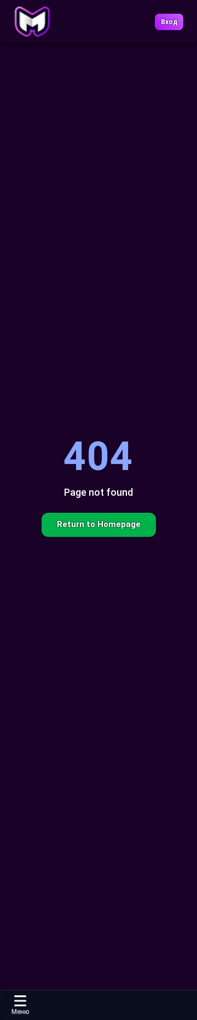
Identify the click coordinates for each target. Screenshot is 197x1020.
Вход (169, 22)
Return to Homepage (99, 524)
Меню (20, 1012)
